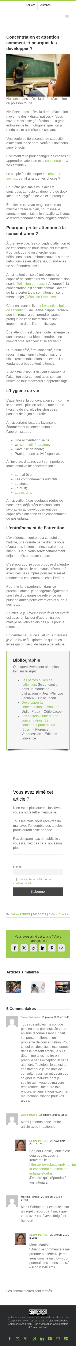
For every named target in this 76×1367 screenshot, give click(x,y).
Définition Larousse (31, 283)
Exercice (64, 914)
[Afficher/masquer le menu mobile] (67, 16)
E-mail (17, 866)
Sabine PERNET (20, 914)
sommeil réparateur (34, 444)
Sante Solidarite (30, 1017)
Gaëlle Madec (29, 1114)
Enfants (53, 914)
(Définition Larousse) (40, 297)
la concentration (53, 161)
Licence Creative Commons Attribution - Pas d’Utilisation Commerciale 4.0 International (38, 1324)
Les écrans (23, 492)
